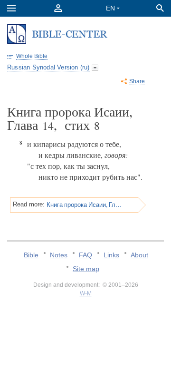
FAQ (85, 255)
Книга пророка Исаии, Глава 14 (84, 204)
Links (111, 255)
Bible (31, 255)
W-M (86, 293)
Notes (58, 255)
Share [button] (137, 81)
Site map (86, 269)
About (139, 255)
